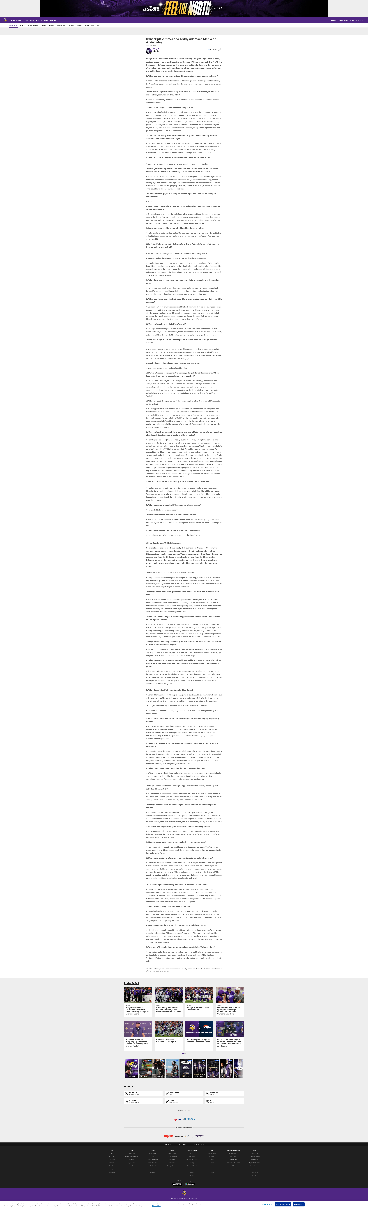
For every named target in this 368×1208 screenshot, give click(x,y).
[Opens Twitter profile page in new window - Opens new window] (157, 51)
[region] (184, 1204)
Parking (192, 1162)
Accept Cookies (298, 1204)
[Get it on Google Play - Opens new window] (190, 1185)
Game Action (172, 1159)
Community (255, 1153)
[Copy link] (219, 49)
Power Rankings (132, 1169)
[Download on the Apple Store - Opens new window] (177, 1184)
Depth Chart (112, 1156)
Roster (112, 1153)
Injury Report (112, 1159)
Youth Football (254, 1159)
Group (212, 1159)
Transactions (112, 1162)
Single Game (212, 1156)
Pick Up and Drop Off (192, 1166)
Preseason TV (152, 1172)
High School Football (254, 1162)
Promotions (255, 1172)
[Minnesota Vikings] (184, 1193)
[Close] (365, 1204)
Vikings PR (156, 49)
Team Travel (172, 1169)
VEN (153, 1156)
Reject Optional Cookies (283, 1204)
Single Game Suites (212, 1169)
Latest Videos (152, 1153)
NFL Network (153, 1166)
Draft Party (233, 1166)
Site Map (254, 1175)
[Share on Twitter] (212, 50)
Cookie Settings (267, 1204)
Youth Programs (255, 1166)
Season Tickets (212, 1153)
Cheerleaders (172, 1162)
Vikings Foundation (255, 1156)
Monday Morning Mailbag (131, 1156)
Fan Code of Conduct (192, 1159)
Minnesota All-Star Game (233, 1162)
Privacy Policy (156, 1206)
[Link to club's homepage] (5, 20)
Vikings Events (233, 1156)
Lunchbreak (132, 1159)
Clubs (212, 1172)
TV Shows (152, 1169)
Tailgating (191, 1175)
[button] (182, 1053)
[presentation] (243, 1054)
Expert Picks (132, 1166)
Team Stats (112, 1166)
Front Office (112, 1172)
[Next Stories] (241, 1068)
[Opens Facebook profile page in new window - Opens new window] (154, 51)
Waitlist (212, 1162)
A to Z (191, 1153)
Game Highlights (152, 1162)
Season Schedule (233, 1153)
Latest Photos (172, 1153)
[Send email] (215, 50)
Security (192, 1172)
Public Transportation (192, 1169)
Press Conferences (153, 1159)
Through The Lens (172, 1156)
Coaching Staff (112, 1169)
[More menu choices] (58, 20)
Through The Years (172, 1166)
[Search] (329, 20)
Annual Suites (212, 1166)
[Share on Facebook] (208, 50)
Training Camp (233, 1159)
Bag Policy (192, 1156)
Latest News (132, 1153)
